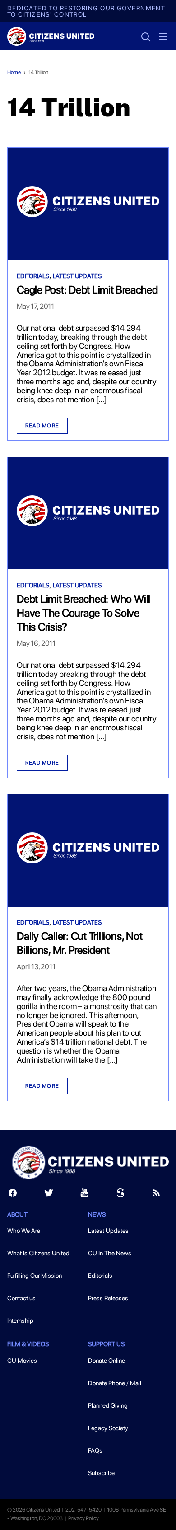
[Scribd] (120, 1195)
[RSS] (156, 1195)
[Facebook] (12, 1195)
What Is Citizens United (38, 1253)
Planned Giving (108, 1405)
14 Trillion (38, 72)
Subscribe (101, 1473)
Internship (20, 1320)
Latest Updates (77, 276)
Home (14, 72)
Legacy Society (108, 1428)
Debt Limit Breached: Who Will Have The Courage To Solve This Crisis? (83, 612)
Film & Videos (28, 1344)
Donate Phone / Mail (114, 1383)
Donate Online (106, 1360)
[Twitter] (48, 1195)
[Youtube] (84, 1195)
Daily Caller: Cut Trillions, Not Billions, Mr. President (79, 943)
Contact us (21, 1298)
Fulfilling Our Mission (34, 1275)
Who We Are (23, 1230)
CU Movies (22, 1360)
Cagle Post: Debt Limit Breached (87, 289)
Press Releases (108, 1298)
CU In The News (109, 1253)
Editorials (33, 276)
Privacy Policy (83, 1518)
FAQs (95, 1450)
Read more (42, 426)
